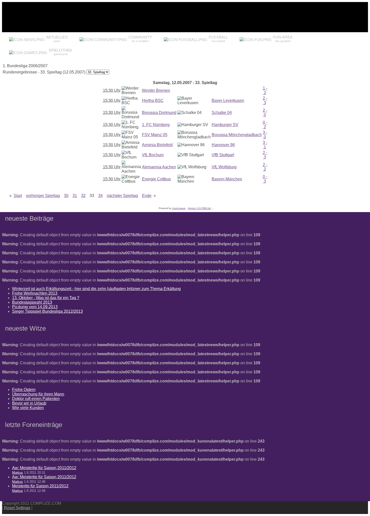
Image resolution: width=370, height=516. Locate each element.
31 (74, 195)
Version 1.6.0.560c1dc (199, 208)
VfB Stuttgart (223, 155)
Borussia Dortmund (159, 112)
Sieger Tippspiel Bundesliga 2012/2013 (47, 311)
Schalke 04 (222, 112)
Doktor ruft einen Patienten (36, 398)
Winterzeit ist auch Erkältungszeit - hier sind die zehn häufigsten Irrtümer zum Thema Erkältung (96, 289)
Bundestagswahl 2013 (32, 302)
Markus (17, 472)
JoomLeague (179, 208)
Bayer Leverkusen (228, 100)
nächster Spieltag (122, 195)
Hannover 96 (223, 145)
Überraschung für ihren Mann (38, 394)
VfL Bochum (153, 155)
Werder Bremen (156, 90)
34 (100, 195)
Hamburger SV (225, 125)
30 (66, 195)
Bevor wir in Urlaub (29, 403)
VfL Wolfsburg (224, 167)
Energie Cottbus (156, 179)
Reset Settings (17, 508)
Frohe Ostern (23, 389)
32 (83, 195)
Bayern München (227, 179)
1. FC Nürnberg (156, 125)
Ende (147, 195)
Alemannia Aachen (159, 167)
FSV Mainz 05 (154, 135)
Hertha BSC (153, 100)
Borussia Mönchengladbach (237, 135)
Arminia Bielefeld (157, 145)
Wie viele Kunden (28, 408)
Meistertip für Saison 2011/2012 (40, 486)
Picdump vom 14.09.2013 (35, 307)
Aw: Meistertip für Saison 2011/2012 (44, 468)
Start (18, 195)
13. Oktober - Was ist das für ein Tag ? (45, 298)
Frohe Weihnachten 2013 (34, 293)
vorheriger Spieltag (43, 195)
